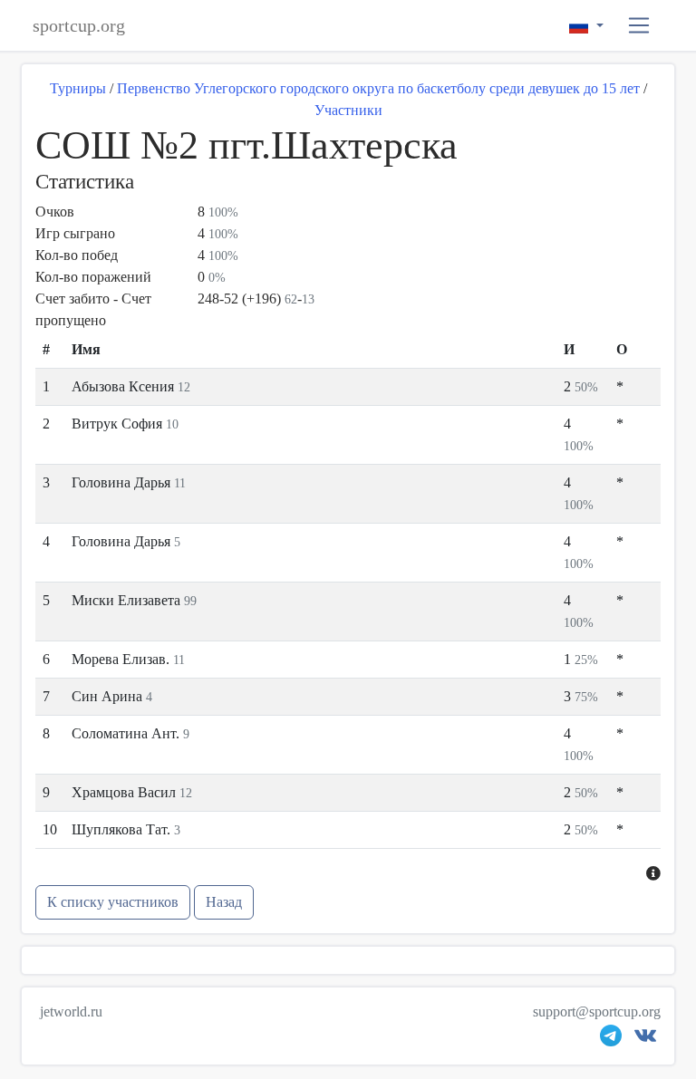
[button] (639, 25)
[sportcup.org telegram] (610, 1039)
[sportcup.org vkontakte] (645, 1039)
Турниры (78, 88)
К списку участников (113, 902)
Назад (224, 902)
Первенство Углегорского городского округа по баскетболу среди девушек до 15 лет (378, 88)
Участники (348, 110)
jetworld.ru (71, 1011)
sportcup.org (79, 25)
